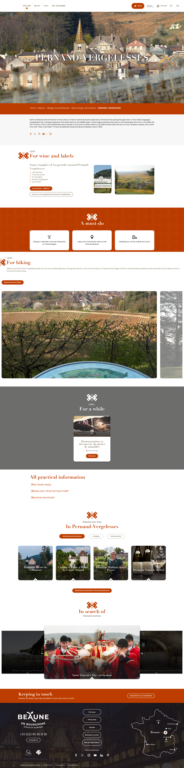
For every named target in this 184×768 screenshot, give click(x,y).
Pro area (92, 712)
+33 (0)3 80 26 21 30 (33, 734)
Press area (92, 720)
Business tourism (92, 735)
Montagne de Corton (133, 122)
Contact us (33, 740)
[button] (178, 6)
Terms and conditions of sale (30, 765)
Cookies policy (73, 765)
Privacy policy (60, 765)
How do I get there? (92, 742)
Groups (92, 727)
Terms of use (47, 765)
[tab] (72, 536)
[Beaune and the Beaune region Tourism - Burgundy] (11, 6)
